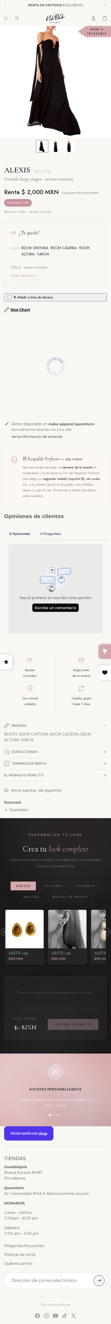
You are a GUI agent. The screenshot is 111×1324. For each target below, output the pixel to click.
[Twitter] (73, 1316)
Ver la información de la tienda (36, 436)
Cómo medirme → (25, 276)
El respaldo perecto (24, 775)
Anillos (31, 897)
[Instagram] (46, 1316)
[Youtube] (55, 1316)
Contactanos (24, 752)
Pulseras (85, 886)
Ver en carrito (73, 1024)
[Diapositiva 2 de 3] (55, 146)
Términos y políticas (55, 1304)
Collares (53, 886)
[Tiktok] (64, 1316)
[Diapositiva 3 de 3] (69, 146)
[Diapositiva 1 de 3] (42, 146)
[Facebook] (37, 1316)
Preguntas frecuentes (24, 1245)
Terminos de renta (28, 763)
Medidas (18, 725)
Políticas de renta (19, 1254)
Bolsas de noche (70, 897)
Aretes (23, 886)
